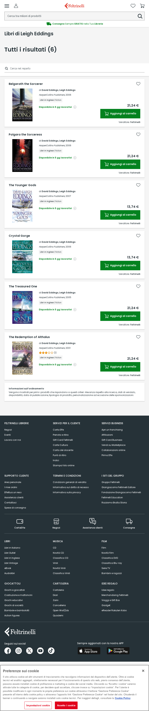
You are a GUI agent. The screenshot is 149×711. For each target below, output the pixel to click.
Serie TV (106, 568)
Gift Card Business (112, 439)
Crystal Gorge (19, 236)
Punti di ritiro (59, 455)
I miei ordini (10, 487)
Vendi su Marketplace (113, 445)
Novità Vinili (59, 568)
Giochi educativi (13, 600)
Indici (56, 460)
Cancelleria (59, 605)
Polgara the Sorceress (25, 135)
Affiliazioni (107, 434)
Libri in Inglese (12, 557)
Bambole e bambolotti (16, 610)
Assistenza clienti (13, 497)
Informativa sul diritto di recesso (71, 487)
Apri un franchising (112, 429)
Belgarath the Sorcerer (26, 84)
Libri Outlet (9, 552)
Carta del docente (63, 450)
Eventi (7, 434)
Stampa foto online (63, 465)
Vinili (55, 563)
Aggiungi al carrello (123, 113)
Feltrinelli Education (112, 497)
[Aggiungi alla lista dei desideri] (138, 83)
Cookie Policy (122, 698)
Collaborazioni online (113, 450)
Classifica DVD (110, 557)
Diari (55, 595)
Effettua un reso (12, 492)
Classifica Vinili (61, 573)
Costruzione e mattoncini (18, 595)
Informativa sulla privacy (67, 492)
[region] (74, 688)
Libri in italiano (12, 547)
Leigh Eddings (67, 90)
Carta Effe (58, 429)
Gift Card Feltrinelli (63, 439)
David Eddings (50, 90)
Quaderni (58, 615)
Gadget (106, 605)
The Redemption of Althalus (29, 337)
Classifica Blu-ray (112, 563)
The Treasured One (23, 286)
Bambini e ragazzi (112, 573)
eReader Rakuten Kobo (114, 610)
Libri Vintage (11, 563)
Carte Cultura (60, 445)
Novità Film (108, 552)
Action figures (12, 615)
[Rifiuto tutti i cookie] (143, 671)
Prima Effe (107, 455)
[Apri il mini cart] (142, 6)
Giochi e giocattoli (14, 590)
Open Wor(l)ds (61, 610)
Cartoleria (58, 590)
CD (54, 547)
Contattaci (10, 502)
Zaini (55, 600)
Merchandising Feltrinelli (115, 595)
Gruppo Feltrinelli (111, 482)
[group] (74, 24)
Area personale (12, 482)
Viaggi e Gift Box (111, 600)
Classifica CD (60, 557)
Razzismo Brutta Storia (114, 502)
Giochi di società (13, 605)
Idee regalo (108, 590)
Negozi (8, 429)
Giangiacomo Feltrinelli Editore (118, 487)
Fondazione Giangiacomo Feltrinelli (121, 492)
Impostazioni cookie (38, 705)
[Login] (16, 6)
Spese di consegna (15, 507)
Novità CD (58, 552)
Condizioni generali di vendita (69, 482)
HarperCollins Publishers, (52, 94)
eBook (7, 568)
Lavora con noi (12, 439)
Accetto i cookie (66, 705)
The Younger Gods (22, 185)
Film (104, 547)
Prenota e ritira (61, 434)
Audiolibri (9, 573)
